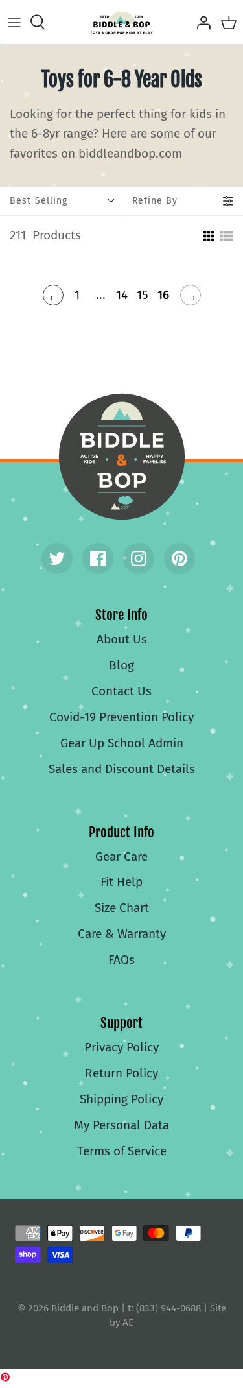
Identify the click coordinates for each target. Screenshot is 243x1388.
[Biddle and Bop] (121, 22)
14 (122, 294)
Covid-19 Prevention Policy (121, 717)
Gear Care (121, 856)
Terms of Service (122, 1150)
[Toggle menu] (14, 22)
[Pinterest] (179, 558)
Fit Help (121, 881)
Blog (121, 665)
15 (142, 294)
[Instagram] (138, 558)
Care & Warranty (122, 933)
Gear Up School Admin (121, 743)
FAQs (121, 959)
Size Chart (122, 907)
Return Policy (121, 1073)
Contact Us (121, 691)
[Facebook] (97, 558)
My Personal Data (121, 1125)
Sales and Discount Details (122, 768)
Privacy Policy (121, 1047)
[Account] (200, 22)
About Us (122, 639)
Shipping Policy (121, 1099)
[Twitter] (57, 558)
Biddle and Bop (122, 456)
